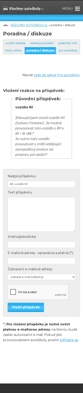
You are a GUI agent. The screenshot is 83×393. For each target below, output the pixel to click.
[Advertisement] (43, 67)
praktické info (67, 43)
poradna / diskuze (40, 50)
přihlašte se (69, 340)
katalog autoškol (42, 43)
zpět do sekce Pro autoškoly (57, 75)
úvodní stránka (15, 43)
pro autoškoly (68, 50)
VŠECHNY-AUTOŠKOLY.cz (28, 25)
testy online (13, 50)
